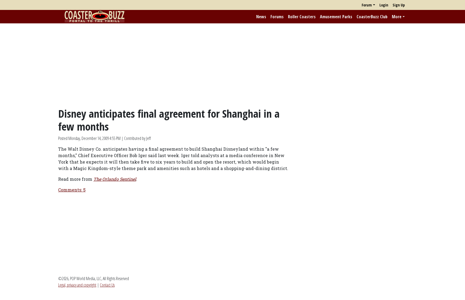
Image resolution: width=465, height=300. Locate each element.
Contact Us (107, 285)
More (396, 17)
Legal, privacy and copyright (77, 285)
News (261, 17)
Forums (277, 17)
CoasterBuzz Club (372, 17)
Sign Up (399, 5)
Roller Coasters (302, 17)
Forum (367, 5)
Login (383, 5)
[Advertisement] (232, 65)
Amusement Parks (336, 17)
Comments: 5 (72, 190)
